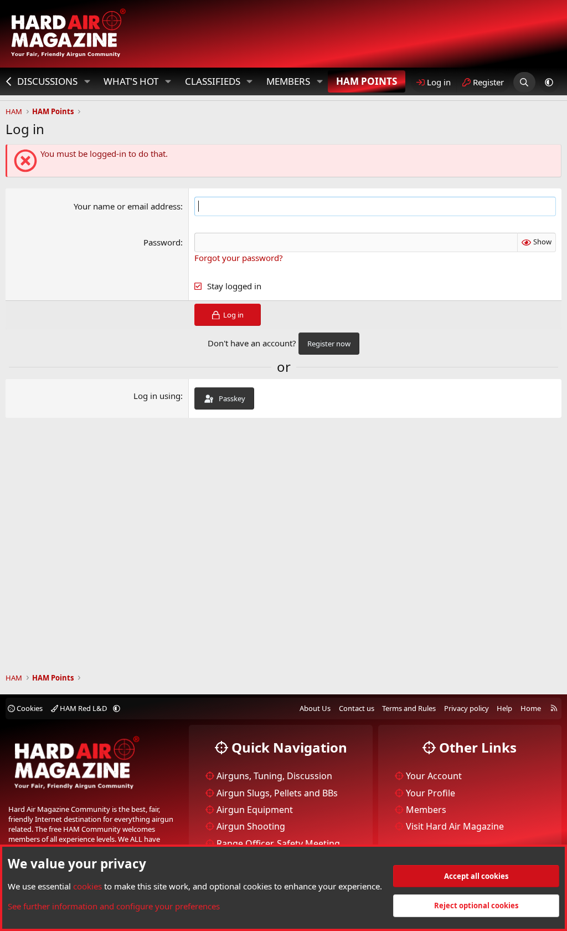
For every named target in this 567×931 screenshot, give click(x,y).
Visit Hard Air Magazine (455, 826)
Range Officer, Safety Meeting (278, 843)
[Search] (524, 82)
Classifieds (212, 81)
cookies (87, 886)
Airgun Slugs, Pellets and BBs (277, 793)
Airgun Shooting (251, 826)
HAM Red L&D (83, 708)
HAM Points (366, 81)
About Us (315, 708)
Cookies (29, 708)
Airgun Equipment (255, 810)
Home (530, 708)
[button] (87, 81)
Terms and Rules (409, 708)
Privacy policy (466, 708)
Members (288, 81)
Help (504, 708)
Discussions (47, 81)
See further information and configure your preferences (114, 906)
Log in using (157, 395)
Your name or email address (127, 206)
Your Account (434, 776)
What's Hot (131, 81)
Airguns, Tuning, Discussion (274, 776)
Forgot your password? (238, 257)
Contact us (356, 708)
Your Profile (430, 793)
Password (162, 242)
